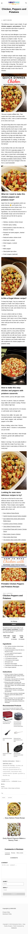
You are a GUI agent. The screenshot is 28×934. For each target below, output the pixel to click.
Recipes (2, 786)
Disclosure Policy (7, 914)
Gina (3, 784)
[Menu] (2, 3)
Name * (5, 881)
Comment (4, 862)
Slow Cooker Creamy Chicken (12, 534)
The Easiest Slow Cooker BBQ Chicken (14, 539)
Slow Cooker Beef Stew (10, 537)
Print (14, 624)
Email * (5, 887)
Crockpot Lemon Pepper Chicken (12, 523)
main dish (10, 797)
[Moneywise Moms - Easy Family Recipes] (14, 3)
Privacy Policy (6, 912)
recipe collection (21, 57)
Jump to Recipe (7, 20)
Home (2, 788)
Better (11, 156)
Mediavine (14, 928)
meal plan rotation (16, 150)
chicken (3, 797)
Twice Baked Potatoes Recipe (11, 526)
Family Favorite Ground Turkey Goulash (14, 516)
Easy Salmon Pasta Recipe (11, 513)
